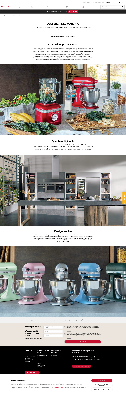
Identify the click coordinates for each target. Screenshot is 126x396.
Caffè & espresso (37, 7)
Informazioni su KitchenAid (98, 2)
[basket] (122, 2)
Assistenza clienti (86, 2)
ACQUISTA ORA (73, 11)
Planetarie (24, 7)
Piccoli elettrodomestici (55, 7)
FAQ (26, 363)
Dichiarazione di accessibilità (41, 366)
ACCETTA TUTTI (102, 380)
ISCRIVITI (84, 342)
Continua (69, 331)
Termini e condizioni (42, 355)
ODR (38, 368)
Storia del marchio (70, 36)
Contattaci (27, 361)
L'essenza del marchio (57, 36)
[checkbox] (65, 326)
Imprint (39, 363)
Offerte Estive (88, 7)
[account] (119, 2)
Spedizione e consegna (40, 358)
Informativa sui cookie (59, 387)
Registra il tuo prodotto (81, 366)
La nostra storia (54, 358)
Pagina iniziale (7, 15)
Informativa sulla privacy (31, 388)
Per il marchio (54, 355)
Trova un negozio (32, 372)
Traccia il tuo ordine (30, 356)
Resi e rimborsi (40, 361)
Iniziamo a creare (73, 7)
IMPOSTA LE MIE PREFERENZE (102, 389)
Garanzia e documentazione (29, 359)
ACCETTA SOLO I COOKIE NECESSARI (101, 385)
